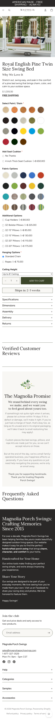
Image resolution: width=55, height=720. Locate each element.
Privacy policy (26, 713)
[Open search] (9, 10)
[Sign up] (48, 632)
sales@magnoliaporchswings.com (19, 650)
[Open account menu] (45, 10)
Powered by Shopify (41, 709)
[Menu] (3, 10)
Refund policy (12, 713)
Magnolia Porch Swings (22, 709)
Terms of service (41, 713)
